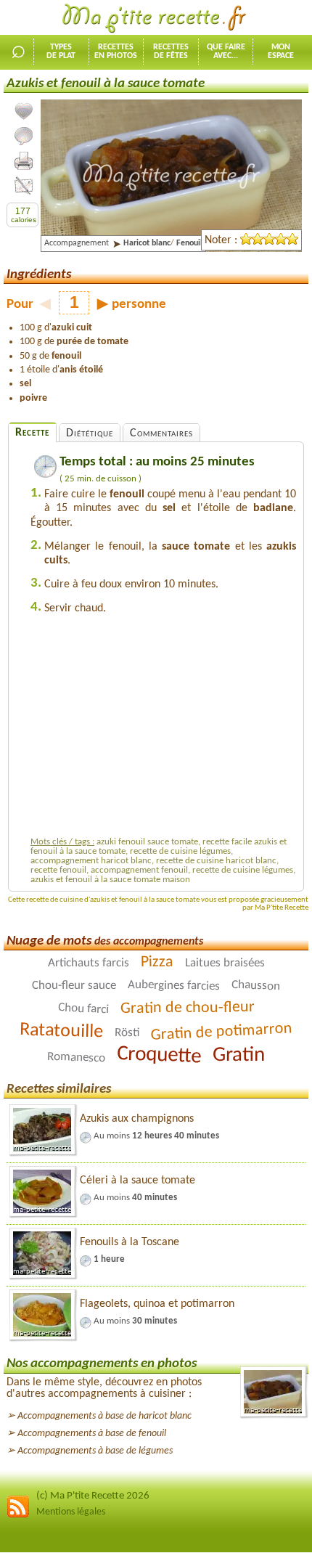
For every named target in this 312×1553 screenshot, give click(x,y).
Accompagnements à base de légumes (95, 1451)
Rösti (127, 1033)
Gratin (239, 1055)
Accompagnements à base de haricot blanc (104, 1416)
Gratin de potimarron (221, 1032)
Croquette (159, 1055)
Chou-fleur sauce (74, 985)
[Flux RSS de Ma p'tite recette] (18, 1516)
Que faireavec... (226, 51)
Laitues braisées (224, 963)
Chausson (256, 985)
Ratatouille (62, 1032)
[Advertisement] (163, 729)
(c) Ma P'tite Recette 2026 (92, 1496)
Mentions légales (70, 1512)
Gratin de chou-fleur (187, 1008)
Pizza (156, 962)
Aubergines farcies (174, 985)
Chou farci (83, 1009)
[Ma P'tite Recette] (156, 19)
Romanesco (76, 1057)
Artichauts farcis (87, 963)
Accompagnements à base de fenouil (91, 1433)
